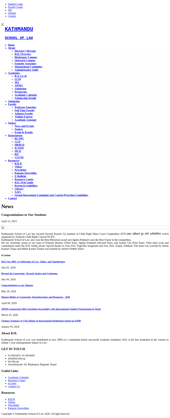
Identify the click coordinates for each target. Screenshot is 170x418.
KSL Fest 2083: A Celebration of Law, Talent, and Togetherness (33, 262)
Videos (11, 402)
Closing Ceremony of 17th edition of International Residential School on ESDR (41, 321)
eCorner (12, 383)
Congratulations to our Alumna (17, 285)
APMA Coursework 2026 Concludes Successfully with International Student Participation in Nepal (51, 309)
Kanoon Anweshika (18, 408)
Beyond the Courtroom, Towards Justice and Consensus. (29, 273)
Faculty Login (15, 7)
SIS (10, 10)
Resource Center (16, 380)
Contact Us (14, 386)
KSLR (11, 399)
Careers (12, 16)
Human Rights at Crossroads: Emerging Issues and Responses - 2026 (35, 297)
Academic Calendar (18, 377)
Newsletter (13, 405)
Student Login (15, 4)
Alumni (12, 13)
